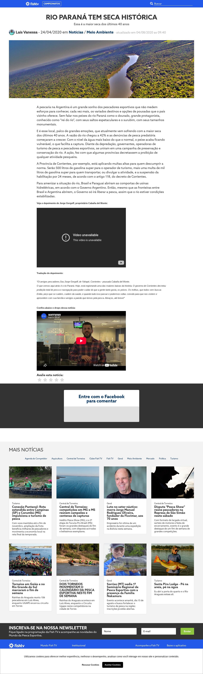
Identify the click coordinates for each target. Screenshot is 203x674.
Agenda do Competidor (36, 458)
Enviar (187, 631)
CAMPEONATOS (52, 3)
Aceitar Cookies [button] (113, 665)
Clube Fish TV (95, 458)
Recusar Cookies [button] (90, 665)
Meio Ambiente (100, 32)
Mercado (150, 458)
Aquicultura (57, 458)
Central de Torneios (76, 458)
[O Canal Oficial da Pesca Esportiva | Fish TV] (32, 4)
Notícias (76, 32)
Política (162, 458)
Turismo (174, 458)
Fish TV (110, 458)
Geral (120, 458)
